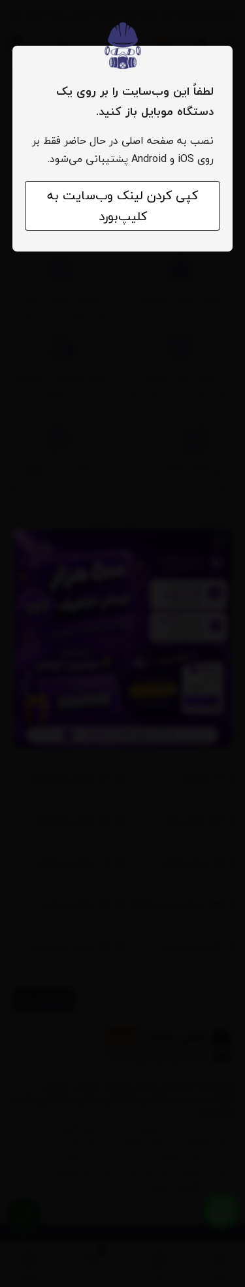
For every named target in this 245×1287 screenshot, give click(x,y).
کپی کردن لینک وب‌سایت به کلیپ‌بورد (122, 206)
